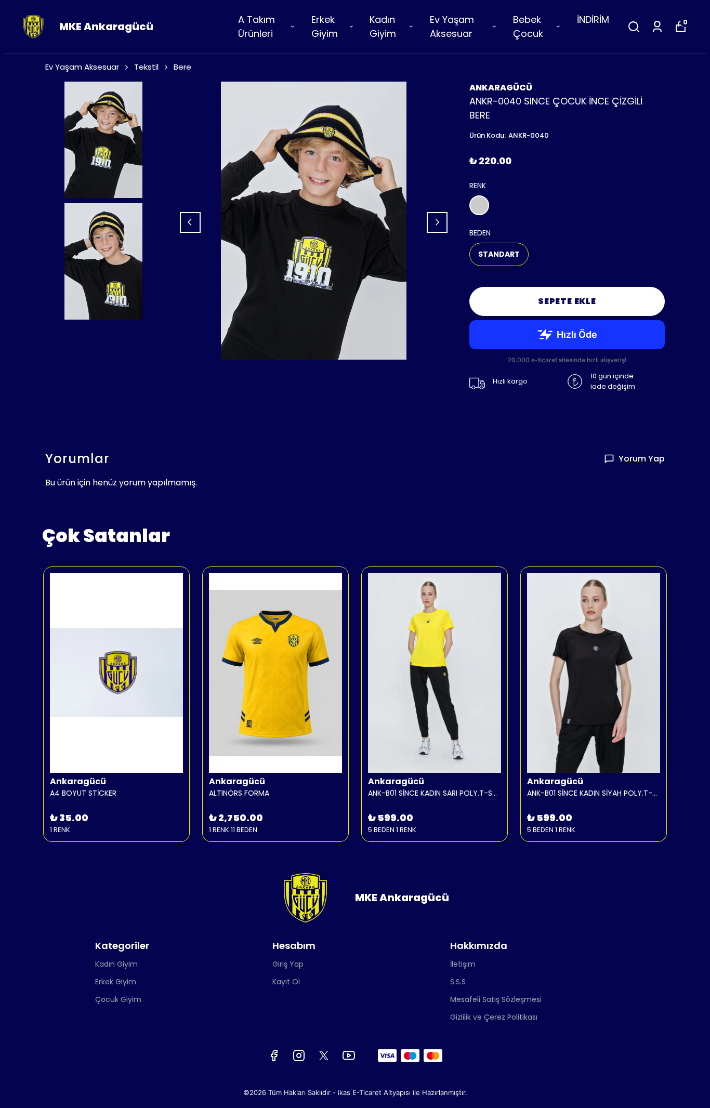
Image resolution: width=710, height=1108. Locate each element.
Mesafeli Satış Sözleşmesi (496, 999)
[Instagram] (299, 1055)
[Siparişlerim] (657, 26)
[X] (324, 1055)
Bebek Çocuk (528, 26)
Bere (182, 66)
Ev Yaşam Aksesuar (452, 26)
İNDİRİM (593, 19)
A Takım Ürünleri (256, 26)
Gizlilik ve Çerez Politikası (493, 1017)
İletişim (463, 964)
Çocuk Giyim (118, 999)
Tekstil (146, 66)
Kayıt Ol (286, 982)
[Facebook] (274, 1055)
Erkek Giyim (324, 26)
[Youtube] (349, 1055)
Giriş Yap (288, 964)
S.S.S (458, 982)
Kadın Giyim (383, 26)
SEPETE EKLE (567, 301)
